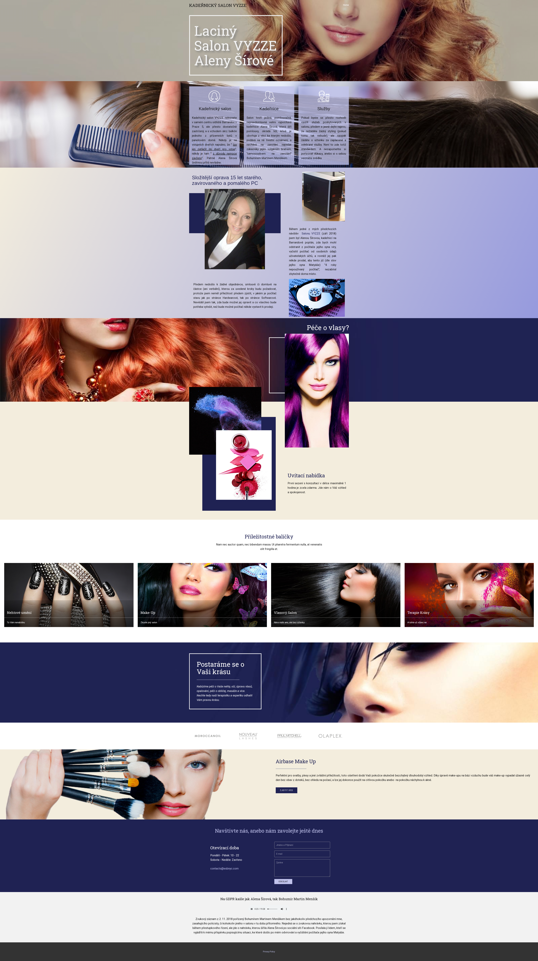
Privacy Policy (269, 951)
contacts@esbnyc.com (224, 868)
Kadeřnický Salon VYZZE (217, 5)
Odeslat (283, 881)
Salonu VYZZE (311, 233)
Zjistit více (286, 790)
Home (346, 5)
